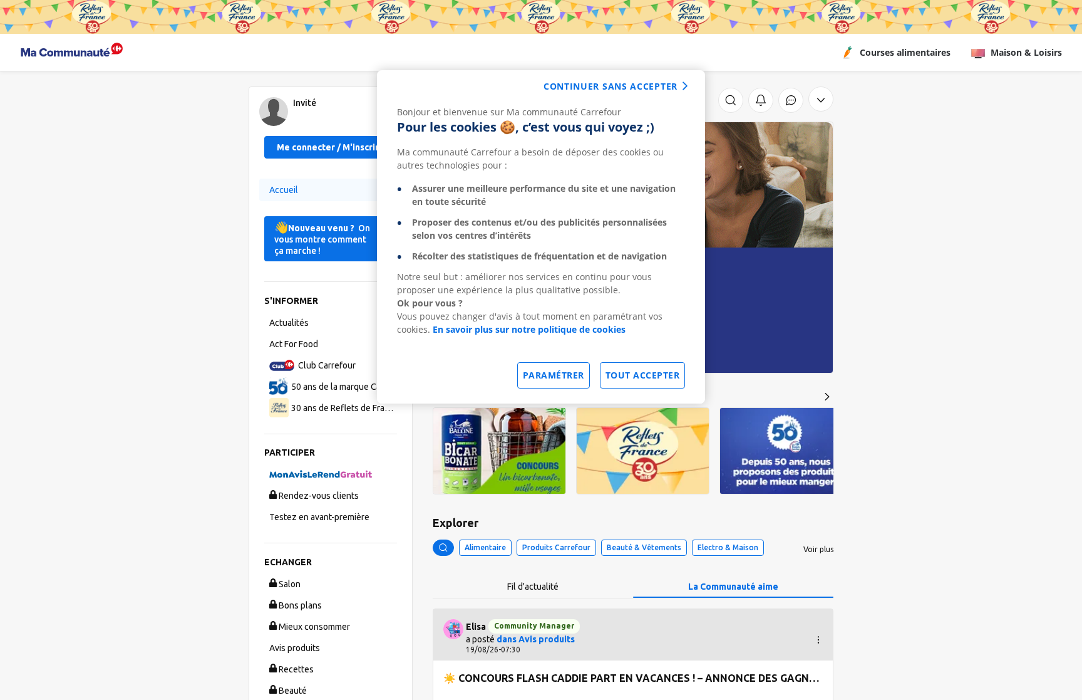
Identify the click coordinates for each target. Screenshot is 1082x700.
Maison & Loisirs (1026, 52)
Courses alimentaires (905, 52)
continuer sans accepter (611, 86)
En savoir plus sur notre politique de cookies (529, 329)
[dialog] (541, 237)
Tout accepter (642, 375)
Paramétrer (553, 375)
